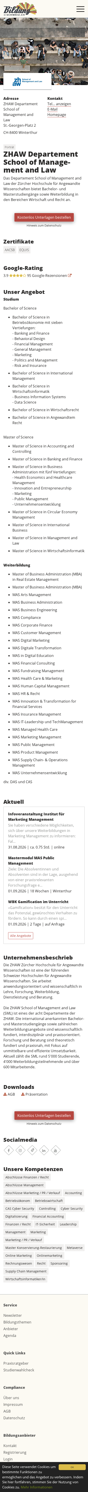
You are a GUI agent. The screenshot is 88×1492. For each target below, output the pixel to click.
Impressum (13, 1404)
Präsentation (36, 1094)
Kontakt (10, 1445)
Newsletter (12, 1315)
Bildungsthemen (17, 1322)
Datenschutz (14, 1417)
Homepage (56, 114)
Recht (41, 1263)
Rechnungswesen (18, 1263)
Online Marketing (18, 1255)
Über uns (11, 1397)
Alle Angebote (20, 936)
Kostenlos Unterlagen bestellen (44, 217)
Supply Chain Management (25, 1271)
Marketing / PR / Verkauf (23, 1240)
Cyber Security (72, 1208)
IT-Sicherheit (45, 1224)
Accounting (73, 1193)
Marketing (38, 1232)
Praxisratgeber (16, 1363)
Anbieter (10, 1328)
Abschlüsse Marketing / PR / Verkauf (32, 1193)
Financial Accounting (48, 1216)
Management (15, 1232)
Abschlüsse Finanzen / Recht (27, 1177)
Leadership (68, 1224)
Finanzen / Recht (18, 1224)
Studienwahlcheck (18, 1370)
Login (8, 1459)
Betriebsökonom (17, 1201)
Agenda (9, 1335)
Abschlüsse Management (24, 1185)
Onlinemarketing (49, 1255)
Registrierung (14, 1452)
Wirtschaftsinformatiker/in (25, 1279)
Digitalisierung (16, 1216)
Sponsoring (59, 1263)
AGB (11, 1094)
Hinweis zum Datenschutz (44, 225)
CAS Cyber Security (19, 1208)
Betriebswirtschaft (49, 1201)
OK (72, 1467)
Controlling (47, 1208)
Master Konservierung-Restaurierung (33, 1248)
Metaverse (75, 1248)
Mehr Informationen (36, 1487)
